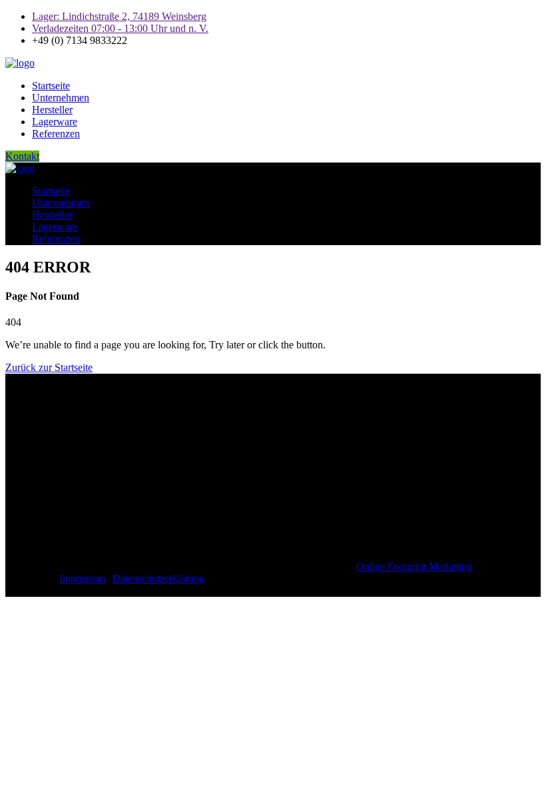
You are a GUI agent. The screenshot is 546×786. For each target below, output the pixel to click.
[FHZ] (20, 63)
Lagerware (54, 121)
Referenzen (56, 133)
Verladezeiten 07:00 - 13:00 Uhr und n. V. (120, 28)
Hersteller (52, 109)
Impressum (82, 578)
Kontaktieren (66, 412)
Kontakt (22, 156)
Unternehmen (60, 97)
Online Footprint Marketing (414, 566)
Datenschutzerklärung (158, 578)
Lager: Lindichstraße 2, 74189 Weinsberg (119, 16)
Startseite (51, 85)
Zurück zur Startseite (49, 367)
